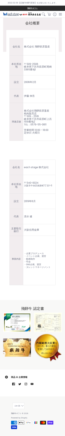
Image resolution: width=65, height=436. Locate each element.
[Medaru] (48, 348)
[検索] (43, 14)
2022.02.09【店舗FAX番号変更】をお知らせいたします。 (32, 2)
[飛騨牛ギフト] (22, 14)
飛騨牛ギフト (32, 8)
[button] (49, 14)
